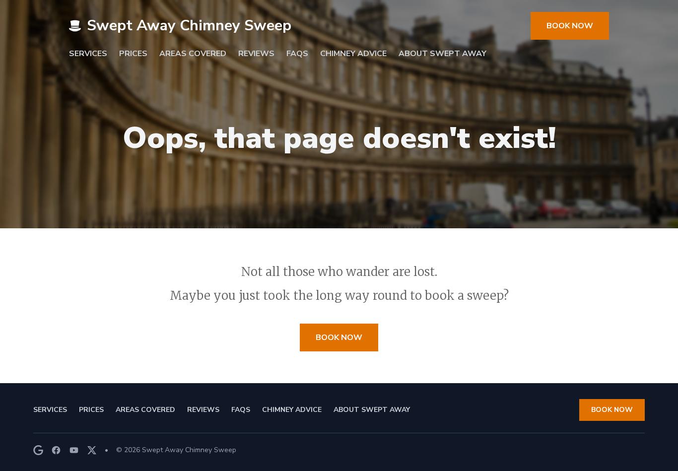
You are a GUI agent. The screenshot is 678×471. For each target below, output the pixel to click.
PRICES (133, 53)
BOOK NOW (569, 25)
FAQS (297, 53)
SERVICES (88, 53)
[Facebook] (56, 450)
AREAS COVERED (192, 53)
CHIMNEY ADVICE (353, 53)
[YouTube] (74, 450)
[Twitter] (92, 450)
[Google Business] (38, 450)
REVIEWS (256, 53)
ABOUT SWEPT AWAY (442, 53)
